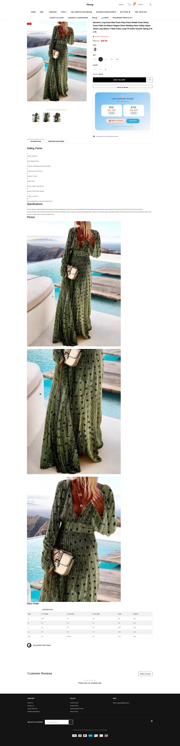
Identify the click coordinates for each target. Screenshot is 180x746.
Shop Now (132, 121)
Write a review (145, 674)
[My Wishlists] (129, 4)
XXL (117, 59)
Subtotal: (95, 74)
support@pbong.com (123, 703)
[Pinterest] (151, 721)
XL (111, 59)
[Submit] (71, 722)
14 (96, 136)
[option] (57, 61)
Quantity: (95, 65)
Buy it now (123, 87)
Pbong (90, 4)
